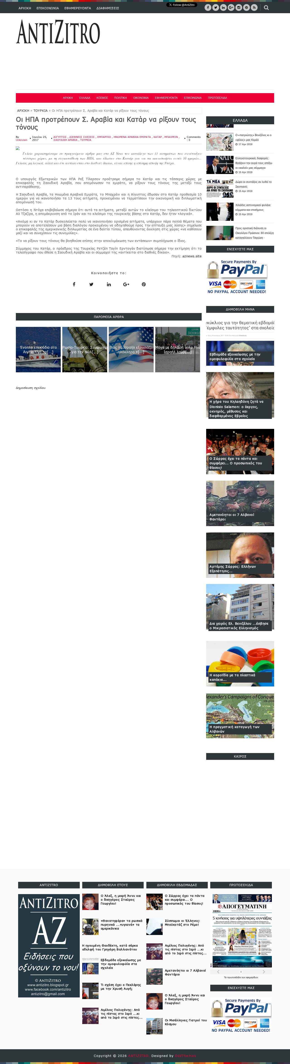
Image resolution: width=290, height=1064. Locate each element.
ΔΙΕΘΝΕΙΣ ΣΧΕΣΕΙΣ (82, 136)
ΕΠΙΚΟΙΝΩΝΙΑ (47, 8)
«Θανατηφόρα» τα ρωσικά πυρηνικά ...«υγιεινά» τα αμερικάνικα (122, 924)
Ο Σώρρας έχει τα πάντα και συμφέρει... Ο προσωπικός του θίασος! (236, 463)
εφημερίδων (252, 977)
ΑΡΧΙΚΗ (25, 8)
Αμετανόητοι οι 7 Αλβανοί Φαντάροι (232, 517)
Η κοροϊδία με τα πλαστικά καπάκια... (232, 677)
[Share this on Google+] (126, 284)
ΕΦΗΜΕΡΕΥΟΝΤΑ (77, 8)
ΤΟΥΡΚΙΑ (41, 110)
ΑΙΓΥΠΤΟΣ (60, 136)
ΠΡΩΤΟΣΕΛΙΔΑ (217, 97)
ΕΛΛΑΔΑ (84, 97)
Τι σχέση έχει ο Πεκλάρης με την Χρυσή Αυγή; (121, 986)
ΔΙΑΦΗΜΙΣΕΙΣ (108, 8)
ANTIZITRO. (139, 1056)
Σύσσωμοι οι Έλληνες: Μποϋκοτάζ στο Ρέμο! (182, 922)
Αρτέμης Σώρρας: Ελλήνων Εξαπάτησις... (233, 568)
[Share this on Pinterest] (144, 284)
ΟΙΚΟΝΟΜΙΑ (141, 97)
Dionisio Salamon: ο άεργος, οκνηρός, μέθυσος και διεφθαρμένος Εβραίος (234, 411)
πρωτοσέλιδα (234, 977)
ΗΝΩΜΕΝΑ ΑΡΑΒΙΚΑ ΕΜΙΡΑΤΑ (133, 136)
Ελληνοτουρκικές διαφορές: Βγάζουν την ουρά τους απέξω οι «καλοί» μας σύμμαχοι (253, 140)
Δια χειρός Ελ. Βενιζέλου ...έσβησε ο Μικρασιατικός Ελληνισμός (239, 625)
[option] (240, 142)
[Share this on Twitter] (91, 284)
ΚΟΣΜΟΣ (102, 97)
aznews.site (192, 256)
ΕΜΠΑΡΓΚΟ (104, 136)
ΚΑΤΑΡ (158, 136)
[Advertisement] (192, 52)
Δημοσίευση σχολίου (31, 388)
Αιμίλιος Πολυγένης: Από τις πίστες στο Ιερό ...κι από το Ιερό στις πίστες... (122, 1013)
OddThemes (185, 1056)
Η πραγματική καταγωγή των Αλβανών (235, 729)
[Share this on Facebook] (74, 284)
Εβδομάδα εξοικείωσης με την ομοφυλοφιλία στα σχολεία (235, 356)
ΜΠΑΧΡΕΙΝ (171, 136)
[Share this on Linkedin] (109, 284)
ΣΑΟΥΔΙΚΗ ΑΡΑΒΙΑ (65, 139)
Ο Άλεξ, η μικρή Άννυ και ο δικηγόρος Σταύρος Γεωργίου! (121, 899)
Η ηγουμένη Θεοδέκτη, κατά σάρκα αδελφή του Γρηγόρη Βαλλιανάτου (110, 947)
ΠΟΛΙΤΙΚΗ (120, 97)
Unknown (21, 139)
